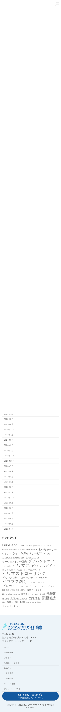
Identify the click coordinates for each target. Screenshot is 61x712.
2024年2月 (8, 445)
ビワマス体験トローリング (17, 577)
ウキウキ (6, 553)
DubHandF (11, 545)
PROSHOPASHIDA (29, 550)
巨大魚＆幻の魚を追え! (11, 594)
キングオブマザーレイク (13, 557)
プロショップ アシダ (28, 586)
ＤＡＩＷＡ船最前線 (34, 602)
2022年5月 (8, 524)
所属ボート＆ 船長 (11, 663)
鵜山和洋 (20, 602)
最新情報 (9, 673)
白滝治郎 (5, 598)
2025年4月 (8, 424)
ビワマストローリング (24, 573)
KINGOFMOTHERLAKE (11, 550)
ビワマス (21, 565)
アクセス (7, 658)
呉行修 (23, 590)
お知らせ (7, 668)
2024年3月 (8, 440)
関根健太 (49, 598)
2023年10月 (9, 461)
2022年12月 (9, 498)
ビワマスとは (9, 684)
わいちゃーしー (48, 549)
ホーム (7, 647)
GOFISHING (47, 545)
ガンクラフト (49, 554)
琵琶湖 (51, 594)
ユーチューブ (44, 586)
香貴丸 (10, 602)
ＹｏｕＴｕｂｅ (10, 606)
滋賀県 (42, 594)
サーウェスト (32, 557)
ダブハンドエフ (41, 561)
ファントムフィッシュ (37, 582)
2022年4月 (8, 529)
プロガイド (10, 586)
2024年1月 (8, 450)
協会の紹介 (8, 652)
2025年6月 (8, 414)
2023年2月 (8, 487)
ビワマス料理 (41, 578)
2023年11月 (9, 456)
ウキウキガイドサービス (27, 553)
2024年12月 (9, 430)
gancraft (36, 546)
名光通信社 (15, 590)
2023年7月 (8, 466)
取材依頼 (5, 590)
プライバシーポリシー (13, 689)
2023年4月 (8, 477)
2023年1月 (8, 492)
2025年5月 (8, 419)
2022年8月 (8, 508)
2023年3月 (8, 482)
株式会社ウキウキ (29, 594)
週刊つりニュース (19, 598)
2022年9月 (8, 503)
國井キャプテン (34, 590)
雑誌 (4, 602)
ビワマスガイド (44, 566)
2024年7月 (8, 435)
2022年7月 (8, 513)
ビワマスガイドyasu (12, 570)
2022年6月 (8, 518)
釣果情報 (35, 598)
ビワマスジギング (32, 570)
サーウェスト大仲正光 (14, 561)
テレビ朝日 (6, 566)
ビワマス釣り (14, 581)
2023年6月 (8, 471)
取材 (52, 586)
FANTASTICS (26, 546)
